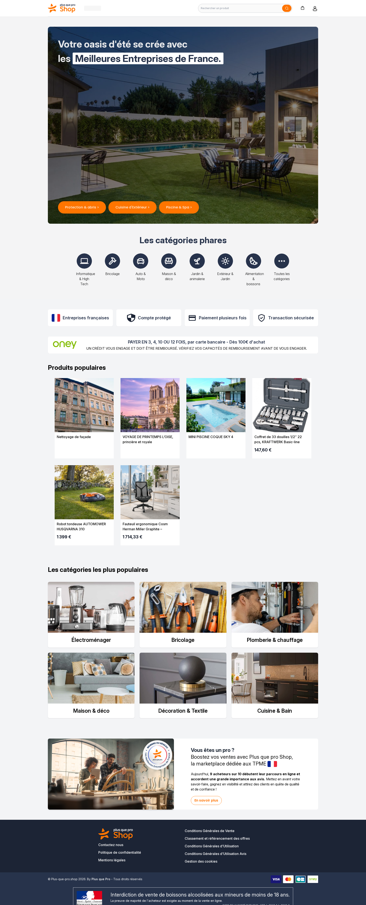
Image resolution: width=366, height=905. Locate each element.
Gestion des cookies (201, 861)
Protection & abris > (82, 207)
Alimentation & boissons (254, 279)
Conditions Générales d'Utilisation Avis (215, 854)
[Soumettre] (286, 8)
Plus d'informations (84, 451)
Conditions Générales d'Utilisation (212, 846)
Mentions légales (111, 860)
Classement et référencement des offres (217, 838)
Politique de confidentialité (119, 852)
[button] (302, 7)
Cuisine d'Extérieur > (132, 207)
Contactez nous (110, 845)
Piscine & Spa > (179, 207)
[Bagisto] (62, 8)
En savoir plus (206, 800)
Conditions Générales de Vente (209, 831)
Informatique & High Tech (85, 279)
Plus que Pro (101, 879)
